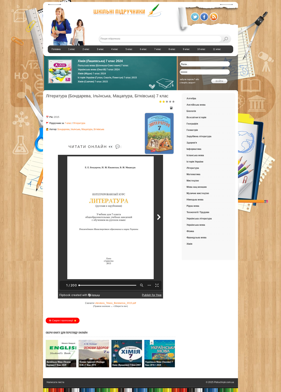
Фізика (190, 231)
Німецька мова (195, 199)
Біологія (191, 111)
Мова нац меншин (197, 187)
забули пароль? (187, 79)
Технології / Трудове (198, 212)
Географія (192, 123)
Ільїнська (75, 129)
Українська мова (196, 225)
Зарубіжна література (199, 136)
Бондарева (64, 129)
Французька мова (196, 237)
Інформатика (194, 149)
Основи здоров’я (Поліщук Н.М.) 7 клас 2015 (92, 363)
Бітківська (99, 129)
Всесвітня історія (196, 117)
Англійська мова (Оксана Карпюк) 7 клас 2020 (59, 363)
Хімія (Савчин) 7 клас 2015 (93, 81)
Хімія (189, 244)
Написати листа (55, 382)
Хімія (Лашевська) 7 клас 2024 (100, 61)
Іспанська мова (195, 155)
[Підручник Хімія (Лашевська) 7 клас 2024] (60, 82)
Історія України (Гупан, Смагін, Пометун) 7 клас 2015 (107, 77)
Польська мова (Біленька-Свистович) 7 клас (103, 65)
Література (79, 123)
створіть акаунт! (187, 82)
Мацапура (87, 129)
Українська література (199, 218)
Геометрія (192, 130)
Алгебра (191, 98)
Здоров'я (192, 142)
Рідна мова (193, 206)
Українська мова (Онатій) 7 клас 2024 (99, 69)
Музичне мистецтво (198, 193)
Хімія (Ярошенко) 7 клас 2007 (126, 365)
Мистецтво (193, 180)
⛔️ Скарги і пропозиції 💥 (62, 320)
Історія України (195, 161)
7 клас (68, 123)
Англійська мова (196, 104)
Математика (193, 174)
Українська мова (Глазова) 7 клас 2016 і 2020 (159, 363)
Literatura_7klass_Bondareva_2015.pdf (115, 303)
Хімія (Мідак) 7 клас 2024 (92, 73)
